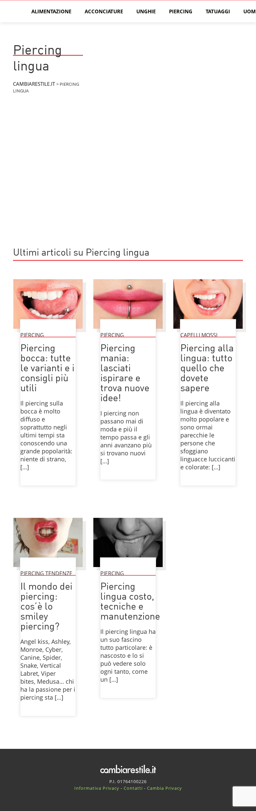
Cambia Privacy (164, 788)
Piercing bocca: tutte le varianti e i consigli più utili (47, 369)
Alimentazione (51, 11)
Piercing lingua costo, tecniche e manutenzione (130, 602)
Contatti (133, 788)
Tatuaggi (218, 11)
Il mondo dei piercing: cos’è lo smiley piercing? (46, 607)
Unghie (146, 11)
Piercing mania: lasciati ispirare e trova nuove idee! (124, 374)
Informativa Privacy (96, 788)
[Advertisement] (128, 185)
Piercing (180, 11)
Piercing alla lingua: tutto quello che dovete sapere (207, 369)
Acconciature (104, 11)
